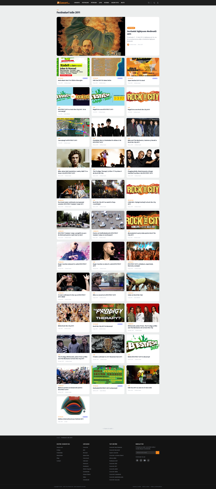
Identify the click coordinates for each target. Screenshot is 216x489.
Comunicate (86, 480)
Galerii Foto (115, 2)
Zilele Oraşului (87, 469)
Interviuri (85, 461)
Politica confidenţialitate (156, 486)
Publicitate (60, 453)
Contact (59, 461)
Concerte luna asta (114, 480)
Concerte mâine (113, 471)
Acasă (58, 437)
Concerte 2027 (113, 466)
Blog (58, 458)
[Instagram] (140, 460)
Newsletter (60, 455)
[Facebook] (137, 460)
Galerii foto (86, 455)
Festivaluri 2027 (113, 461)
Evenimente (86, 471)
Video (84, 477)
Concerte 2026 (113, 463)
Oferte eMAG (112, 458)
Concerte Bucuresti (114, 450)
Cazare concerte (113, 453)
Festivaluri (85, 2)
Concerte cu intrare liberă (116, 455)
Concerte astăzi (113, 469)
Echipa (58, 450)
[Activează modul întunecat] (154, 2)
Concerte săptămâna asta (116, 477)
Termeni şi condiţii (137, 486)
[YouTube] (144, 460)
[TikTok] (148, 460)
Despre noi (60, 447)
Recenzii (106, 2)
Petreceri (94, 2)
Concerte (77, 2)
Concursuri (86, 458)
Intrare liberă (86, 474)
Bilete (123, 2)
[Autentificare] (157, 2)
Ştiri (100, 2)
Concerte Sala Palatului (115, 447)
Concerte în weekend (115, 474)
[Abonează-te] (157, 452)
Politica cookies (145, 486)
